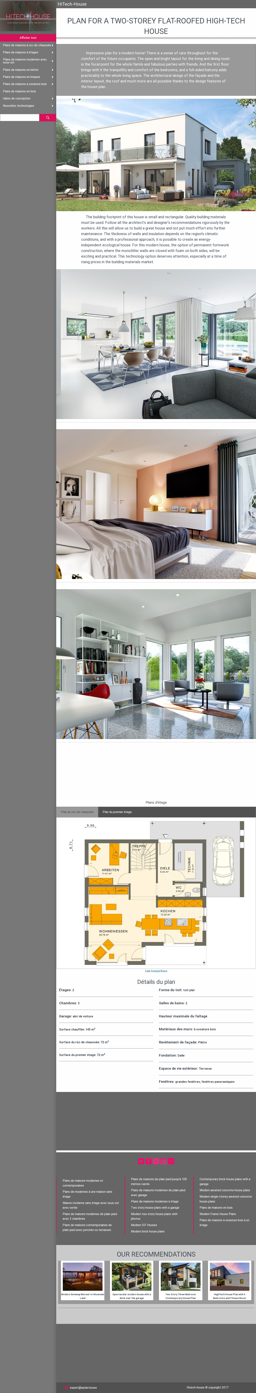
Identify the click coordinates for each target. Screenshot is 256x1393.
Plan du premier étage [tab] (117, 812)
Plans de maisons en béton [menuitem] (20, 70)
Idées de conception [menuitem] (16, 98)
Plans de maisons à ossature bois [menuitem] (25, 84)
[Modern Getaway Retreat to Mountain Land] (82, 1277)
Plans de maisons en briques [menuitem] (21, 77)
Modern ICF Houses (144, 1225)
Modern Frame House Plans (218, 1214)
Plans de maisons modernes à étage (155, 1201)
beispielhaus (159, 971)
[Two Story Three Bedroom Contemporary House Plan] (180, 1277)
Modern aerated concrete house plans (225, 1190)
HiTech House (28, 17)
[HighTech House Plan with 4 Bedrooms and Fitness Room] (230, 1277)
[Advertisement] (156, 774)
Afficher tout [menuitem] (28, 38)
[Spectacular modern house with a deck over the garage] (131, 1277)
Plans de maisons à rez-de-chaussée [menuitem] (27, 45)
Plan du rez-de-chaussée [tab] (77, 812)
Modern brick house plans (148, 1231)
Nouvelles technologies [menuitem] (18, 106)
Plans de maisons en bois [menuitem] (19, 91)
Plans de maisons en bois (216, 1207)
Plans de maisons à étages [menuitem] (20, 52)
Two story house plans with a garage (155, 1207)
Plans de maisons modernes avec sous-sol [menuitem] (25, 61)
